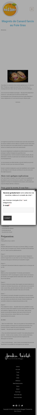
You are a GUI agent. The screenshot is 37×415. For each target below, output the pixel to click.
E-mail (6, 205)
